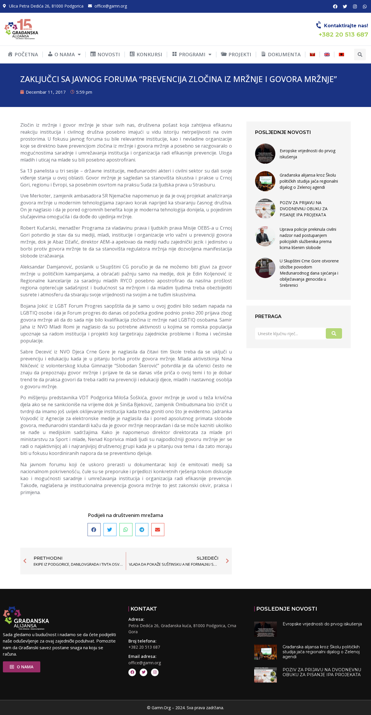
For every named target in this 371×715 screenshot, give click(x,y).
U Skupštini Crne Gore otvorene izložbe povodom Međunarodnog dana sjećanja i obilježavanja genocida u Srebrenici (309, 273)
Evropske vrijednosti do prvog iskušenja (307, 153)
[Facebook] (335, 6)
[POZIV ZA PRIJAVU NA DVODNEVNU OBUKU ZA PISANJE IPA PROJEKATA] (265, 209)
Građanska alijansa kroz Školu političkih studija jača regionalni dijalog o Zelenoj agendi (309, 181)
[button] (360, 54)
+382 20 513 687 (144, 647)
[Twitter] (344, 6)
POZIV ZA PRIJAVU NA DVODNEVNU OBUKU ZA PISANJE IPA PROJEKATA (304, 208)
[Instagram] (354, 6)
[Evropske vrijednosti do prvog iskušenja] (265, 154)
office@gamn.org (144, 662)
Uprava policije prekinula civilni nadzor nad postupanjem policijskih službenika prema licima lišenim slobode (308, 238)
